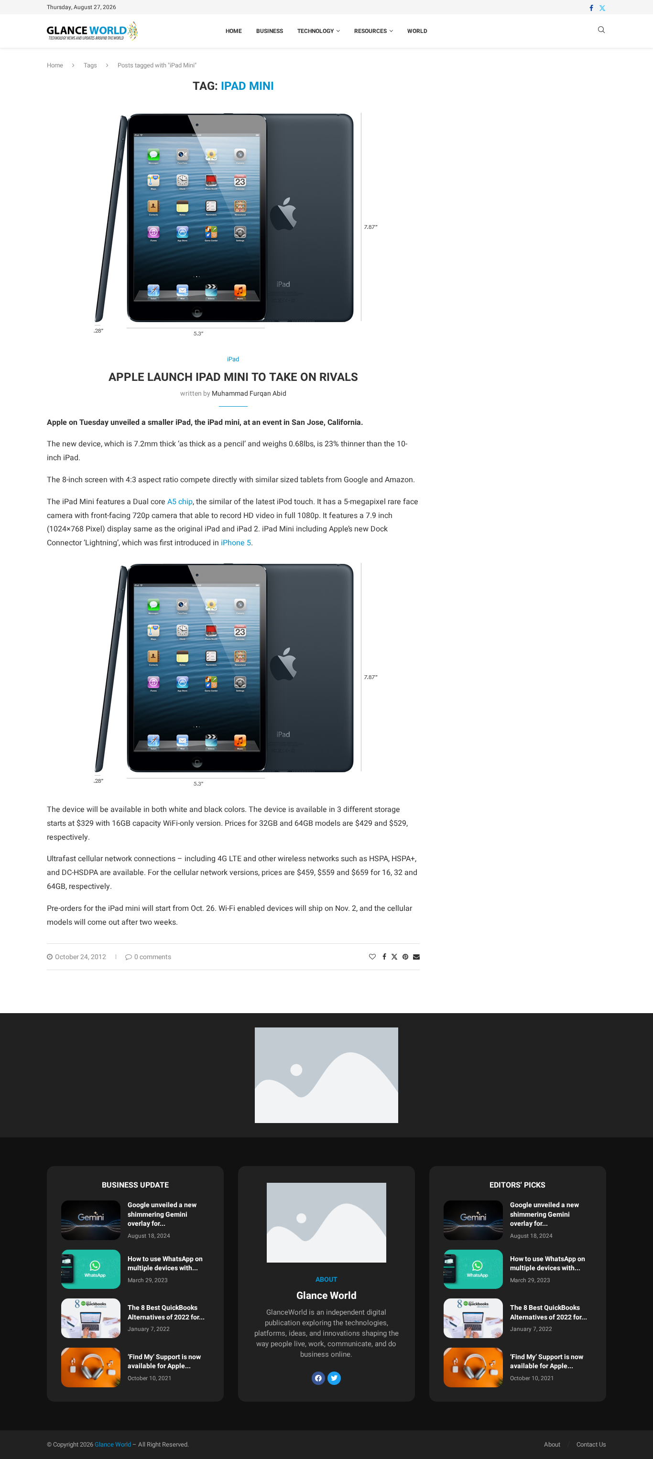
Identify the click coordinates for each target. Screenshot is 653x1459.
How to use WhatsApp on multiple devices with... (165, 1264)
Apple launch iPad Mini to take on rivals (233, 377)
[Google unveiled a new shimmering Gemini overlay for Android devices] (90, 1220)
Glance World (113, 1444)
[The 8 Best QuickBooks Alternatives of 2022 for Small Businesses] (90, 1318)
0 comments (152, 957)
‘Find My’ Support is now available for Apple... (164, 1362)
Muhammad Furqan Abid (249, 394)
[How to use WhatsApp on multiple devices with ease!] (90, 1269)
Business (269, 31)
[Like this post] (372, 957)
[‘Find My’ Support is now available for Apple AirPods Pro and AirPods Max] (90, 1367)
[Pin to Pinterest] (405, 957)
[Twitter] (602, 8)
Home (234, 31)
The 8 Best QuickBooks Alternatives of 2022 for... (166, 1312)
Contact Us (591, 1444)
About (552, 1444)
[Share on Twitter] (394, 957)
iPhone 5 (236, 543)
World (417, 31)
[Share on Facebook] (384, 957)
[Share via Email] (416, 957)
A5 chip (180, 502)
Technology (315, 31)
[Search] (601, 31)
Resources (370, 31)
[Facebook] (591, 8)
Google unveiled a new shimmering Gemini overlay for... (162, 1214)
